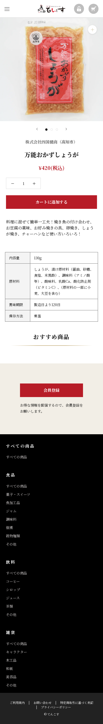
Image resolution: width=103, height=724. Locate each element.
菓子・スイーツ (18, 494)
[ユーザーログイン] (79, 9)
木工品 (11, 660)
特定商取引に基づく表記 (76, 702)
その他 (11, 544)
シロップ (13, 589)
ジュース (13, 597)
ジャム (11, 510)
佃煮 (9, 527)
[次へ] (66, 129)
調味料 (11, 519)
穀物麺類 (13, 535)
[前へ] (37, 129)
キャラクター (16, 651)
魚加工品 (13, 502)
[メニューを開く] (7, 9)
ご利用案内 (17, 702)
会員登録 (52, 390)
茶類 (9, 606)
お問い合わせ (43, 702)
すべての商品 (16, 456)
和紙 (9, 668)
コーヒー (13, 581)
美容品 (11, 676)
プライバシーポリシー (56, 707)
